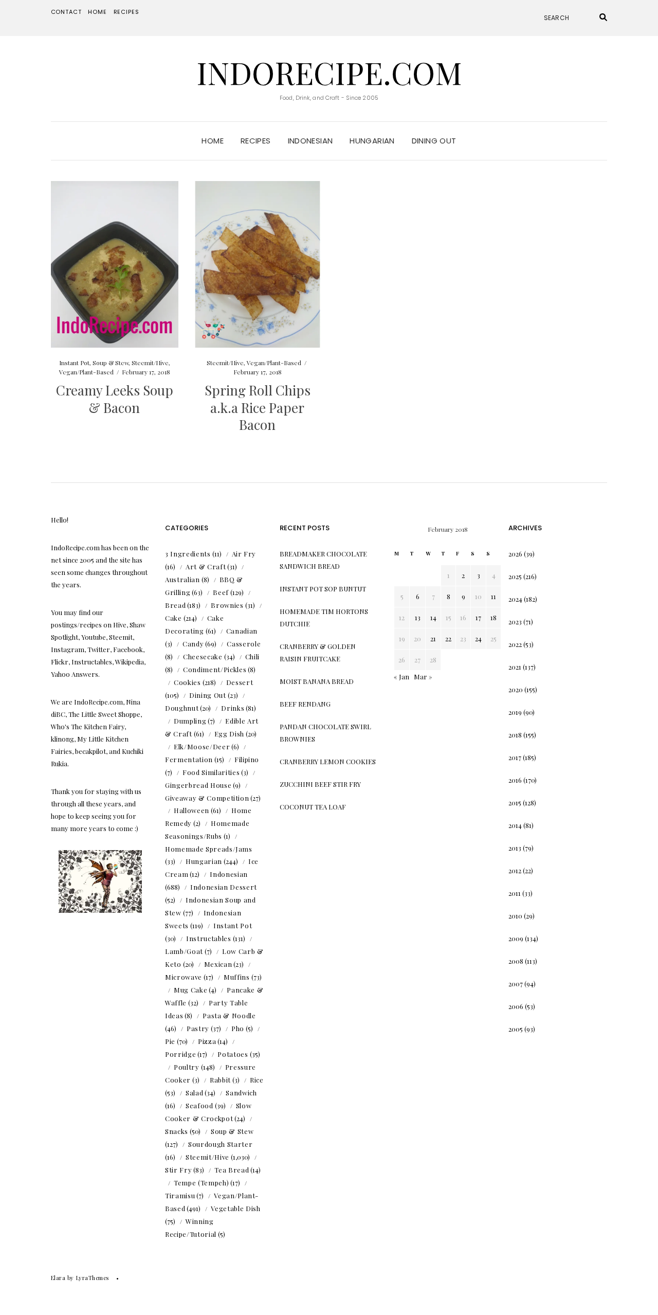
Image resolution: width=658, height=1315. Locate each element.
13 (418, 617)
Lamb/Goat (184, 951)
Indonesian (310, 140)
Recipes (126, 12)
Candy (193, 643)
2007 (515, 983)
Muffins (237, 976)
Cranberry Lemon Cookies (328, 761)
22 (448, 638)
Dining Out (434, 140)
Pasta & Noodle (229, 1015)
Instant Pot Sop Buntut (323, 588)
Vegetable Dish (235, 1208)
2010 (515, 915)
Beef (221, 592)
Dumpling (190, 720)
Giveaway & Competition (207, 798)
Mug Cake (190, 989)
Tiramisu (180, 1195)
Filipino (246, 759)
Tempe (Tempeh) (201, 1182)
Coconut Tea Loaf (313, 806)
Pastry (198, 1028)
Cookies (187, 682)
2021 (514, 666)
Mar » (423, 676)
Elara (58, 1278)
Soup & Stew (111, 362)
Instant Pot (74, 362)
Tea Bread (231, 1169)
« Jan (401, 676)
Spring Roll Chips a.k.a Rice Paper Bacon (257, 407)
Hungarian (372, 140)
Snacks (176, 1131)
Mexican (218, 964)
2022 (515, 644)
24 (478, 638)
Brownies (227, 605)
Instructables (208, 938)
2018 (515, 734)
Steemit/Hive (150, 362)
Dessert (239, 682)
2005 (515, 1028)
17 (478, 617)
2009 (515, 938)
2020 (515, 689)
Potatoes (232, 1054)
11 (493, 596)
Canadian (242, 630)
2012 (514, 870)
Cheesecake (203, 656)
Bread (175, 605)
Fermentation (189, 759)
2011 (514, 893)
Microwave (183, 976)
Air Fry (244, 553)
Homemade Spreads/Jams (208, 848)
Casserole (244, 643)
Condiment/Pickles (214, 669)
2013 (514, 847)
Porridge (180, 1054)
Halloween (191, 810)
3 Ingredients (187, 553)
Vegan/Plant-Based (86, 372)
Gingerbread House (198, 785)
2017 (514, 757)
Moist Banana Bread (317, 681)
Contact (66, 12)
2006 (515, 1006)
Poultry (186, 1066)
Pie (170, 1041)
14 (433, 617)
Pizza (207, 1041)
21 (433, 638)
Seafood (199, 1105)
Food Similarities (211, 772)
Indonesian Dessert (223, 886)
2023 (515, 621)
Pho (237, 1028)
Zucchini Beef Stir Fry (320, 784)
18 (493, 617)
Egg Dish (229, 733)
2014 (515, 825)
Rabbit (220, 1079)
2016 (515, 780)
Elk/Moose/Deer (202, 746)
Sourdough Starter (220, 1144)
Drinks (232, 708)
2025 (515, 576)
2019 (515, 712)
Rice (257, 1079)
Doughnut (181, 708)
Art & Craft (206, 566)
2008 (515, 961)
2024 (515, 599)
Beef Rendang (305, 703)
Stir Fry (178, 1169)
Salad (194, 1092)
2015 (514, 802)
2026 (515, 553)
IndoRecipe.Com (329, 72)
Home (97, 12)
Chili (252, 656)
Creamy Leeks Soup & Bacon (114, 399)
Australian (182, 579)
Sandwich (241, 1092)
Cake (173, 618)
